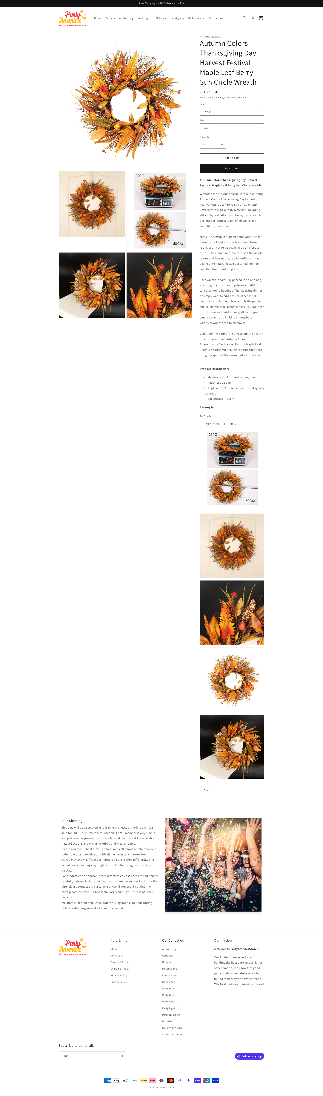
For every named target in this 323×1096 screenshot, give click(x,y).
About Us (116, 949)
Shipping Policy (119, 968)
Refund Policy (118, 975)
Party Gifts (168, 995)
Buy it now (232, 168)
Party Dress (169, 988)
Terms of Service (120, 962)
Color (202, 104)
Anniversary (169, 949)
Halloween (168, 982)
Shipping (219, 97)
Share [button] (207, 790)
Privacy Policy (118, 982)
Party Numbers (171, 1014)
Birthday (167, 1021)
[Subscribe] (122, 1056)
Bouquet (167, 962)
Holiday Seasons (172, 1028)
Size (202, 120)
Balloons (167, 955)
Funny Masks (170, 975)
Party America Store (165, 1087)
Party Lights (169, 1008)
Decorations (169, 968)
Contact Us (117, 955)
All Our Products (172, 1034)
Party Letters (170, 1001)
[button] (110, 18)
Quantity (204, 137)
